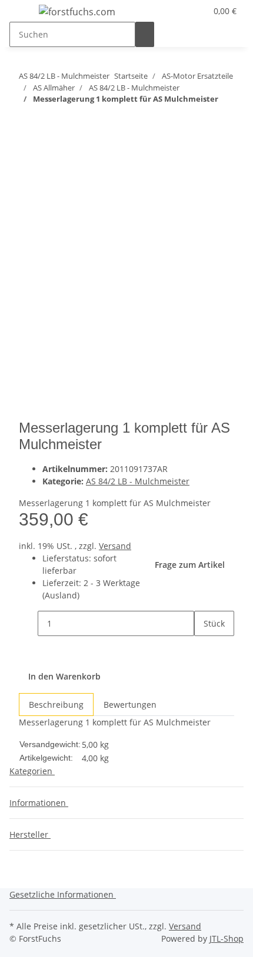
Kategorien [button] (32, 771)
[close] (28, 166)
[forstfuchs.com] (77, 11)
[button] (183, 11)
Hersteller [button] (30, 834)
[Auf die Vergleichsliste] (28, 192)
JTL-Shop (226, 938)
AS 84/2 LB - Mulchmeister (137, 481)
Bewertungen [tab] (130, 704)
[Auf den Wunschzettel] (49, 192)
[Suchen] (144, 34)
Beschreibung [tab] (56, 704)
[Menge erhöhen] (203, 648)
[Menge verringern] (28, 623)
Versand (115, 545)
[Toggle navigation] (24, 13)
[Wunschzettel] (197, 11)
